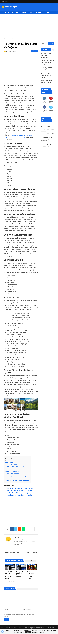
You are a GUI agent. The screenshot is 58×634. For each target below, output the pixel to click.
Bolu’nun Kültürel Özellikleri (12, 471)
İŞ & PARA (24, 12)
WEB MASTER (40, 12)
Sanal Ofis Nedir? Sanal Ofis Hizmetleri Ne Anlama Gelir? (47, 55)
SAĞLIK (32, 12)
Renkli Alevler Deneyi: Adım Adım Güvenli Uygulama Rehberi (46, 82)
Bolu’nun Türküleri (11, 475)
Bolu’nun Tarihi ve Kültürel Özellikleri (16, 468)
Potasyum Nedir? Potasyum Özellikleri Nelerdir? (46, 75)
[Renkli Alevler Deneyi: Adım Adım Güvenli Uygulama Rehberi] (32, 567)
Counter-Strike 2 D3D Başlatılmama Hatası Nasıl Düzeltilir (47, 145)
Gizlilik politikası (5, 1)
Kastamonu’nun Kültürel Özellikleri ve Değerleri (21, 488)
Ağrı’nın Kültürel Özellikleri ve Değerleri (19, 493)
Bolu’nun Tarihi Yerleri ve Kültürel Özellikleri (17, 480)
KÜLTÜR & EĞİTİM (9, 564)
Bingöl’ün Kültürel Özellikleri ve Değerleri (19, 495)
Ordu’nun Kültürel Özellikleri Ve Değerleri (19, 490)
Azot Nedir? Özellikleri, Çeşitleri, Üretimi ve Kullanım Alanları (47, 69)
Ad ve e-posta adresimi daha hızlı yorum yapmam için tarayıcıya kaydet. (19, 615)
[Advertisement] (38, 6)
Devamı (48, 12)
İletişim (11, 1)
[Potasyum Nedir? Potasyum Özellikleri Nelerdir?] (21, 567)
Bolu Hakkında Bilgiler (12, 464)
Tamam (28, 632)
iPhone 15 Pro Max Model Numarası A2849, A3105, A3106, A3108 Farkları (47, 62)
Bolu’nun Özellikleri (10, 462)
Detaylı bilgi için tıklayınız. (38, 632)
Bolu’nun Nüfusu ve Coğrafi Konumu (16, 466)
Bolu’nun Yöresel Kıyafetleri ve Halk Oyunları (18, 477)
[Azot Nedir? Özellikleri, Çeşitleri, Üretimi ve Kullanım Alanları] (10, 567)
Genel (4, 12)
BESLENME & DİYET (13, 12)
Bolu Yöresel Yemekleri (13, 473)
